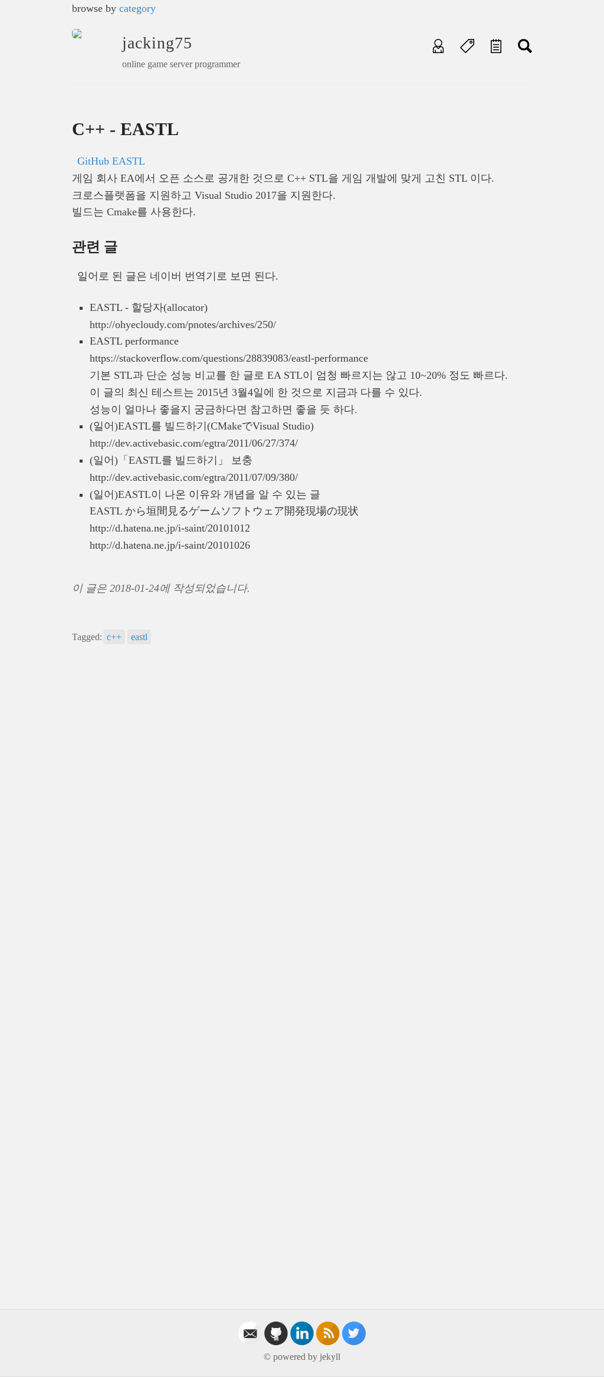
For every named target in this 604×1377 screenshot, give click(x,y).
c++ (114, 637)
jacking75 (157, 43)
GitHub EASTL (111, 161)
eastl (139, 637)
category (137, 8)
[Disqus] (302, 819)
